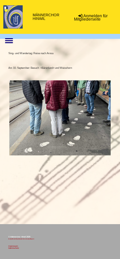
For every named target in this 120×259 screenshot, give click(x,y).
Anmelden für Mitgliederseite (91, 18)
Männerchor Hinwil (46, 17)
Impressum (13, 246)
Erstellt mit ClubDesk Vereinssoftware (21, 239)
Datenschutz (13, 248)
